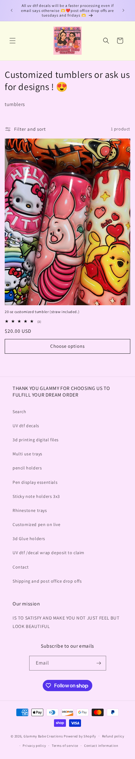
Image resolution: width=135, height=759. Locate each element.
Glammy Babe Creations (43, 736)
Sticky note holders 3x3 (36, 496)
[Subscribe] (99, 663)
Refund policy (113, 736)
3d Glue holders (29, 538)
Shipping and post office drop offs (47, 581)
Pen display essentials (35, 482)
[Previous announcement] (12, 10)
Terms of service (65, 745)
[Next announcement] (123, 10)
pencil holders (27, 468)
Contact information (101, 745)
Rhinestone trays (30, 510)
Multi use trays (27, 454)
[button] (12, 41)
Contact (21, 567)
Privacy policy (34, 745)
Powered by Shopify (80, 736)
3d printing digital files (36, 440)
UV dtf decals (26, 425)
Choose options (67, 346)
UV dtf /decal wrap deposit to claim (48, 552)
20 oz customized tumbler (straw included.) (42, 311)
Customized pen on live (36, 524)
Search (19, 411)
